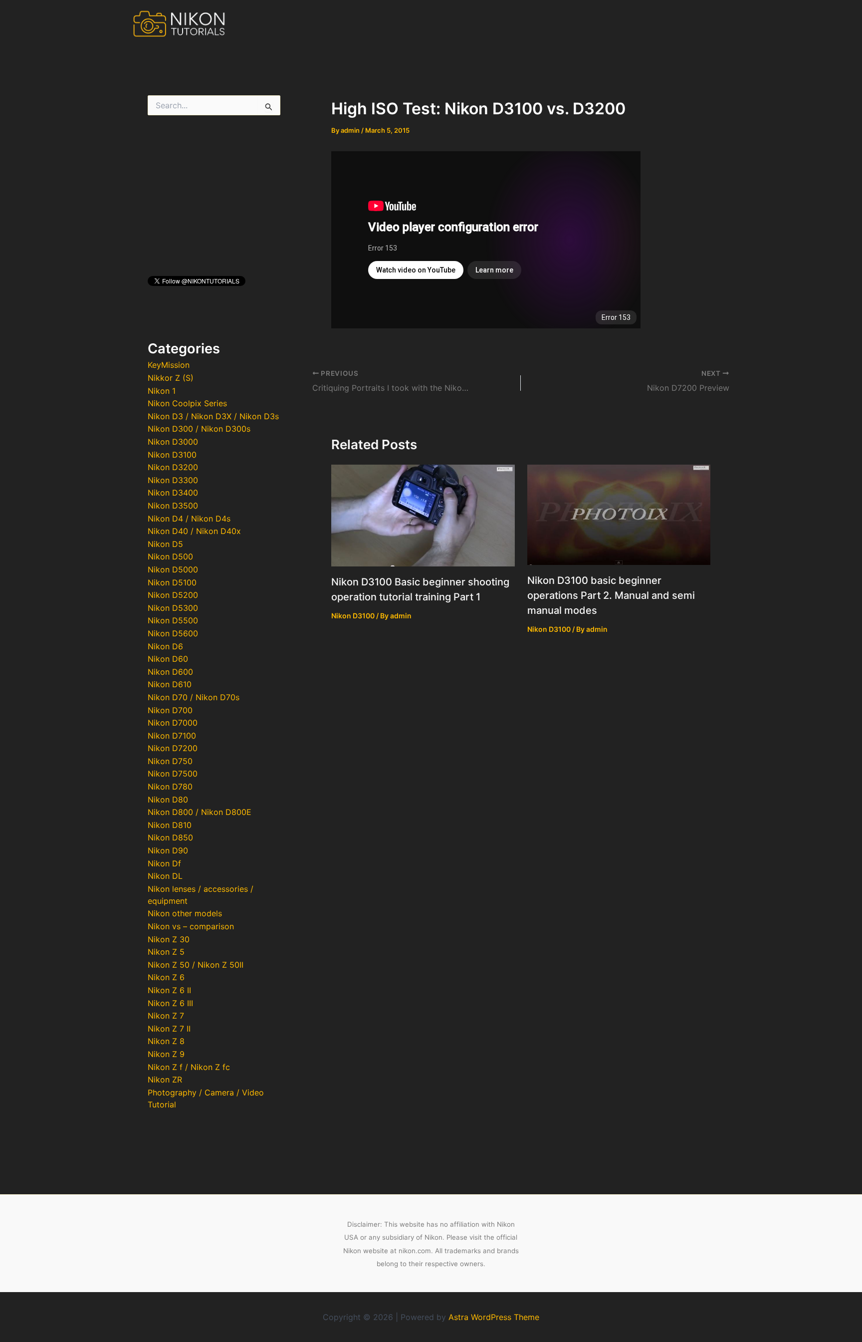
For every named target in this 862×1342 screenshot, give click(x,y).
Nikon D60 (168, 659)
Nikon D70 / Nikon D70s (193, 697)
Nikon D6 (165, 646)
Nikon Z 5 (166, 952)
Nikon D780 (170, 787)
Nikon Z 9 (166, 1054)
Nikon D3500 (173, 506)
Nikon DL (165, 876)
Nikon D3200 (173, 467)
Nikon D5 (165, 544)
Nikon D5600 (173, 633)
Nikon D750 (170, 761)
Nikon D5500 (173, 620)
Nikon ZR (165, 1079)
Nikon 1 (162, 391)
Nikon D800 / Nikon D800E (199, 812)
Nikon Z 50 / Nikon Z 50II (195, 965)
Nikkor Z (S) (171, 378)
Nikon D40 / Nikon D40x (194, 531)
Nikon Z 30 (169, 939)
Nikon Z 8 (166, 1041)
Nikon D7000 (173, 723)
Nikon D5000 (173, 569)
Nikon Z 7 (166, 1016)
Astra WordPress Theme (493, 1317)
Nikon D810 (170, 825)
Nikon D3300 (173, 480)
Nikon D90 (168, 850)
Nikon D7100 (172, 736)
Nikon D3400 (173, 493)
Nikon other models (185, 913)
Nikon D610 (170, 684)
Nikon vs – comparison (191, 926)
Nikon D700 (170, 710)
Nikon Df (164, 863)
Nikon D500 (170, 556)
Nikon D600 (170, 672)
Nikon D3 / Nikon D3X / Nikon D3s (213, 416)
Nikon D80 (168, 800)
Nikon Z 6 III (170, 1003)
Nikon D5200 (173, 595)
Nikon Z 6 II (169, 990)
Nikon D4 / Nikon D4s (189, 519)
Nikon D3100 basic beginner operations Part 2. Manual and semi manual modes (611, 595)
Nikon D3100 (172, 455)
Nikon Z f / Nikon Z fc (189, 1067)
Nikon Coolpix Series (187, 403)
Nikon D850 (170, 837)
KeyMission (169, 365)
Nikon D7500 (173, 774)
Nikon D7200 (173, 748)
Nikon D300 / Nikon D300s (199, 429)
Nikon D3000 (173, 442)
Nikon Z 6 (166, 977)
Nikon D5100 (172, 582)
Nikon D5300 (173, 608)
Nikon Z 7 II (169, 1029)
